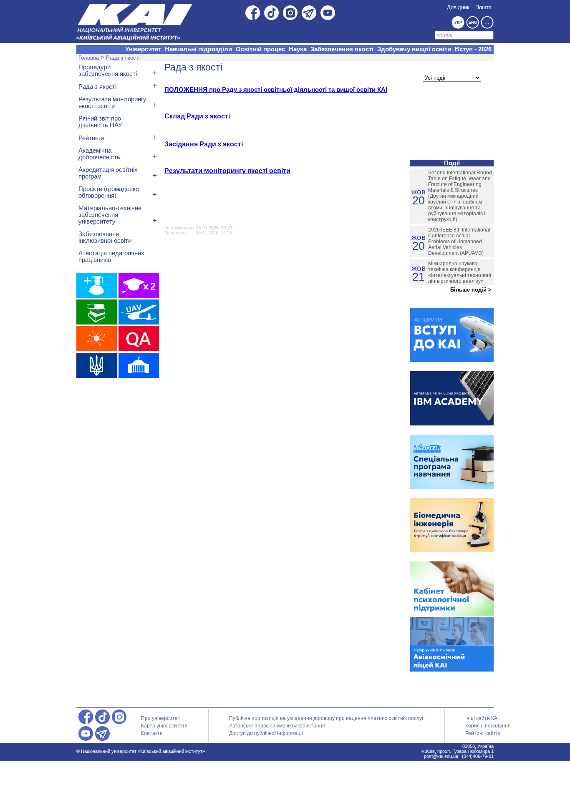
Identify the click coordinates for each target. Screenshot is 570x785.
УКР (458, 22)
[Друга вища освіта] (139, 285)
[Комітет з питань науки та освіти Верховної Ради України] (139, 365)
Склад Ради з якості (197, 116)
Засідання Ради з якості (203, 144)
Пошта (483, 7)
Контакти (152, 733)
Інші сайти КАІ (482, 718)
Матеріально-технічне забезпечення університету (109, 215)
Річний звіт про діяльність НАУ (100, 121)
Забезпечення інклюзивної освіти (104, 237)
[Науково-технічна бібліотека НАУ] (96, 312)
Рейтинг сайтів (482, 733)
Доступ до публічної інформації (266, 733)
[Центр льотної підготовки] (139, 312)
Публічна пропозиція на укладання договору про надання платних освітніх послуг (326, 718)
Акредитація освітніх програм (108, 173)
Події (452, 163)
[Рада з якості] (139, 338)
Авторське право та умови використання (277, 726)
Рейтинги (91, 138)
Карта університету (164, 726)
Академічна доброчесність (99, 154)
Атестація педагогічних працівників (111, 256)
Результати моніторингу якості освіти (227, 170)
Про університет (160, 718)
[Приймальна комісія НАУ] (96, 285)
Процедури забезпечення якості (107, 70)
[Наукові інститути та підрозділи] (96, 338)
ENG (473, 22)
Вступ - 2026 (473, 49)
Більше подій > (471, 290)
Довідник (458, 7)
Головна (88, 58)
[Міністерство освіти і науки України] (96, 365)
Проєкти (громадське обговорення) (108, 192)
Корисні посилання (488, 726)
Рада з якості (123, 58)
